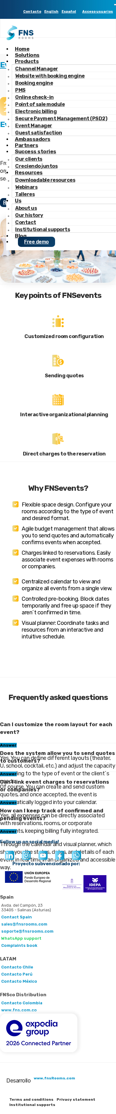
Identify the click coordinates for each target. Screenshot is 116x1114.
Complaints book (19, 945)
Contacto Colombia (21, 1003)
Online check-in (34, 97)
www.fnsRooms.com (54, 1078)
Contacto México (19, 981)
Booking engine (34, 83)
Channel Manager (36, 69)
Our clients (28, 159)
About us (26, 208)
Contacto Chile (17, 967)
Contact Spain (16, 917)
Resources (29, 172)
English (51, 12)
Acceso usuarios (97, 12)
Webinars (26, 187)
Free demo (36, 242)
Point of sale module (40, 104)
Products (27, 61)
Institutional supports (42, 229)
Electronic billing (36, 111)
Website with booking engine (50, 76)
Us (18, 200)
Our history (29, 215)
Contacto (32, 12)
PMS (20, 90)
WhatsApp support (21, 938)
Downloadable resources (45, 180)
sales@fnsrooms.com (24, 924)
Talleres (25, 194)
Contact (25, 222)
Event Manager (33, 126)
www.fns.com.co (19, 1010)
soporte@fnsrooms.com (27, 931)
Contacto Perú (16, 974)
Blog (20, 236)
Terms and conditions (31, 1099)
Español (69, 12)
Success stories (35, 151)
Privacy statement (76, 1099)
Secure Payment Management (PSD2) (61, 118)
